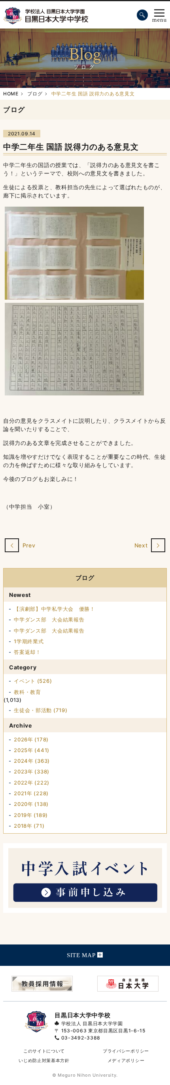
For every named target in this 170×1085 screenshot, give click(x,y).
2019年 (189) (31, 815)
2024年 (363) (32, 761)
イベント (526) (33, 681)
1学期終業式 (28, 641)
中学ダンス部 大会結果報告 (49, 619)
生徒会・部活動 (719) (40, 710)
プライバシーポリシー (126, 1051)
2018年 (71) (29, 826)
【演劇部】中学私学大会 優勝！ (54, 609)
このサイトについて (44, 1051)
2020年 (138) (31, 804)
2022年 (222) (31, 782)
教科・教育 (27, 692)
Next (142, 545)
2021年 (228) (31, 793)
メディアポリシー (126, 1060)
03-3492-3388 (80, 1038)
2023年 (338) (31, 771)
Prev (28, 545)
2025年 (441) (31, 750)
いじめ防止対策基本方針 (44, 1060)
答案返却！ (27, 652)
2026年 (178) (31, 739)
